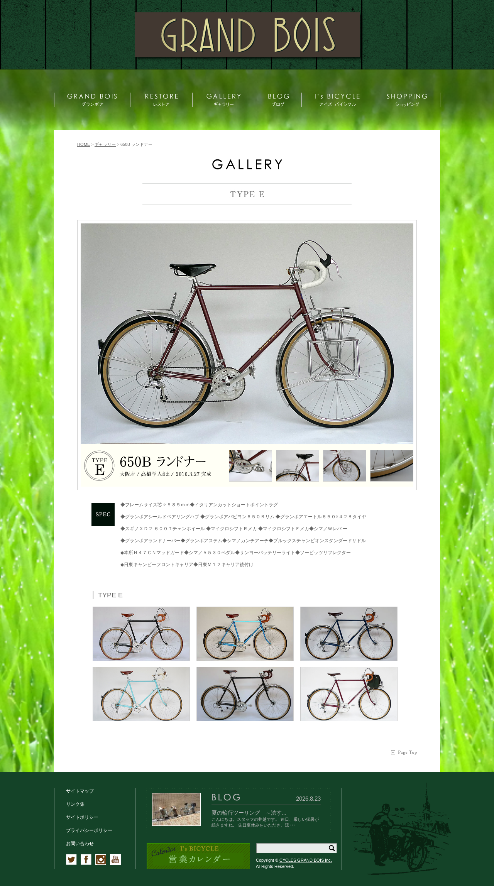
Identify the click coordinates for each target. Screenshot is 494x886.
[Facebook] (86, 863)
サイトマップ (80, 791)
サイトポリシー (82, 817)
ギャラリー (105, 144)
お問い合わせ (80, 843)
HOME (83, 144)
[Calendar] (198, 868)
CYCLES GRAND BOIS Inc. (305, 860)
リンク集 (75, 804)
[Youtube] (115, 863)
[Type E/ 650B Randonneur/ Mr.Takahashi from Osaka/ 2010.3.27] (247, 333)
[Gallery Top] (247, 168)
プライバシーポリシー (89, 830)
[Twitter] (71, 863)
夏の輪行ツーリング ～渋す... (248, 813)
